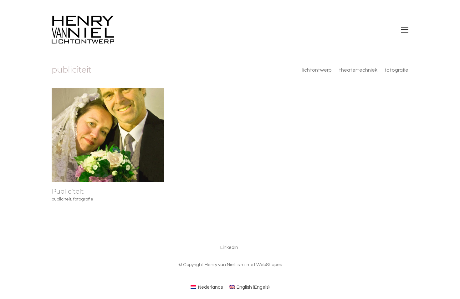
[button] (404, 29)
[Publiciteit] (108, 135)
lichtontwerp (317, 70)
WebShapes (269, 264)
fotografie (396, 70)
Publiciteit (68, 191)
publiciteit (61, 199)
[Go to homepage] (83, 29)
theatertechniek (358, 70)
